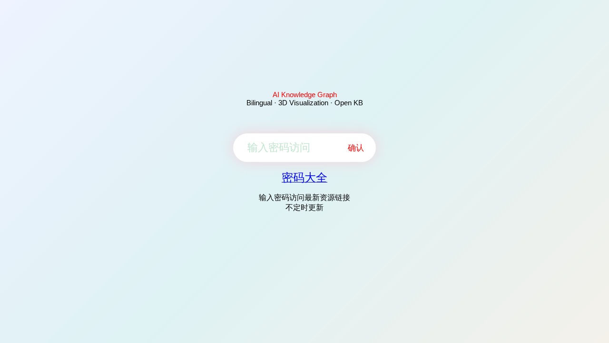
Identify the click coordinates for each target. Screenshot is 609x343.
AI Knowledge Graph (305, 95)
